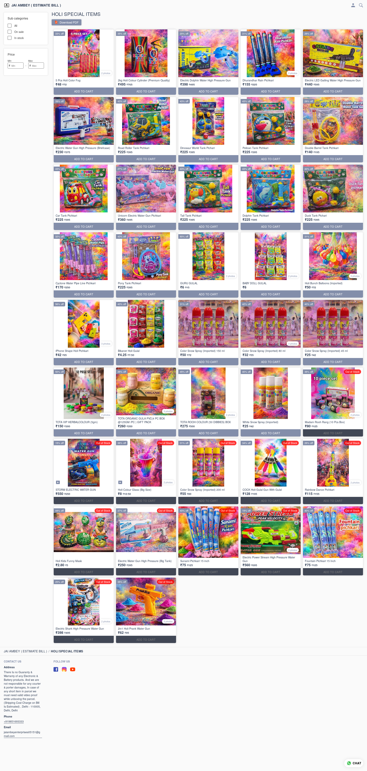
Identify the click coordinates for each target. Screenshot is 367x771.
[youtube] (73, 669)
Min (9, 60)
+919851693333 (14, 721)
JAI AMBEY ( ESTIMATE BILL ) (36, 5)
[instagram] (64, 669)
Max (30, 60)
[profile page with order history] (353, 5)
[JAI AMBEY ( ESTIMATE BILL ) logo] (7, 5)
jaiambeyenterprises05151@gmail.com (22, 734)
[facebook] (56, 669)
